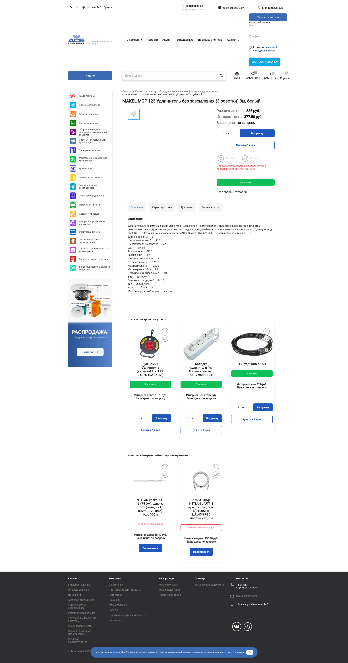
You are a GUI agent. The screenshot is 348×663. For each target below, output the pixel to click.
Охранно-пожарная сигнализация (79, 632)
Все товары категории (232, 192)
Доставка (186, 207)
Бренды (113, 610)
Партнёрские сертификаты (125, 589)
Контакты (242, 578)
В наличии (245, 182)
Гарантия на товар (170, 594)
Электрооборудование (81, 612)
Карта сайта (116, 620)
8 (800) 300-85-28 (193, 6)
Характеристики (162, 207)
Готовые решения (78, 589)
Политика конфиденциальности (128, 615)
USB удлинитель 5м (252, 364)
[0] (283, 74)
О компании (116, 584)
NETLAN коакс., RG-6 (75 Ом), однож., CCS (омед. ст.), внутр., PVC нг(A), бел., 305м (150, 507)
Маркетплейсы (118, 605)
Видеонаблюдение (79, 584)
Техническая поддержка (209, 584)
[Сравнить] (164, 338)
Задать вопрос (211, 207)
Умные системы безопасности (77, 606)
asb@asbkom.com (246, 595)
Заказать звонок (268, 17)
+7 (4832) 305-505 (272, 7)
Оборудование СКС (79, 626)
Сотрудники (116, 594)
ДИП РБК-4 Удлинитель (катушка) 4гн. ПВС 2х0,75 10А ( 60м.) (150, 369)
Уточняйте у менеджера (150, 524)
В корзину (257, 133)
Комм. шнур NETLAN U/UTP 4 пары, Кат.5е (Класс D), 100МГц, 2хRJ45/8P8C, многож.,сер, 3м (201, 509)
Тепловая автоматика (81, 599)
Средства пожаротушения (77, 640)
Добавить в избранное (164, 331)
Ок (249, 652)
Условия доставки (170, 589)
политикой (238, 652)
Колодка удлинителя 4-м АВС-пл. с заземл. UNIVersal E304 (201, 369)
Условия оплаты (168, 584)
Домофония (75, 594)
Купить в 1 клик (245, 145)
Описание (136, 207)
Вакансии (114, 599)
